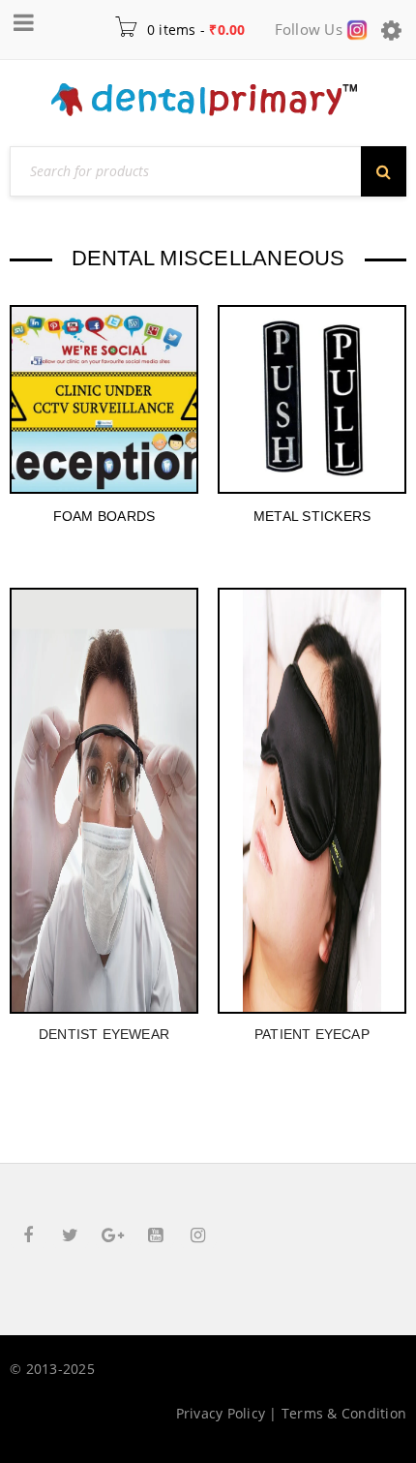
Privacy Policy (221, 1413)
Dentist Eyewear (104, 1034)
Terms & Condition (344, 1413)
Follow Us (311, 29)
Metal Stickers (312, 516)
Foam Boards (104, 516)
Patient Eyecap (312, 1034)
